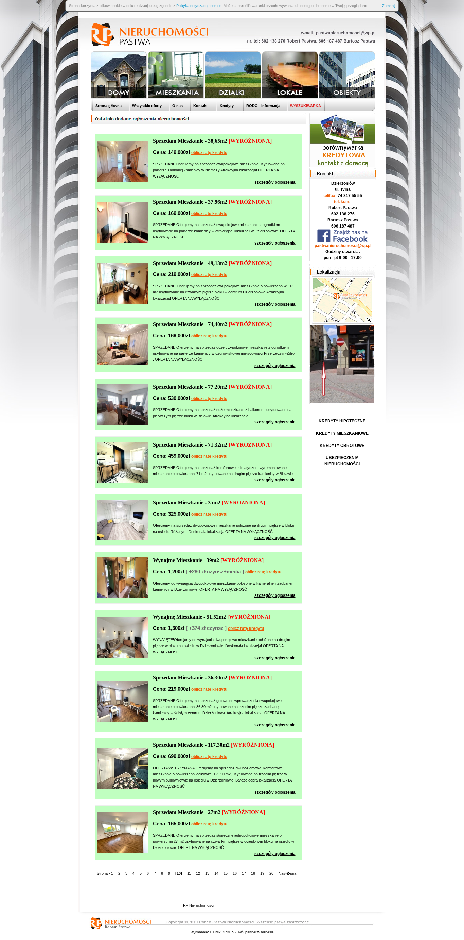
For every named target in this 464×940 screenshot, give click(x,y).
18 (253, 873)
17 (244, 873)
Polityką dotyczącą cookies (198, 6)
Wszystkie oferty (146, 106)
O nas (177, 106)
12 (198, 873)
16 (235, 873)
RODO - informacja (262, 106)
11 (189, 873)
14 (216, 873)
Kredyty (226, 106)
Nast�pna (287, 873)
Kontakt (200, 106)
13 (207, 873)
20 (271, 873)
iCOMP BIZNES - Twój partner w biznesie (242, 932)
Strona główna (108, 106)
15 (226, 873)
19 (262, 873)
